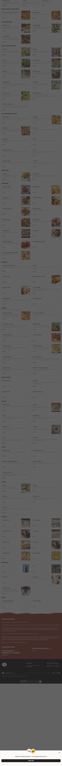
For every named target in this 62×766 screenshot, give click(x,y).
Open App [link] (31, 760)
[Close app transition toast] (59, 752)
